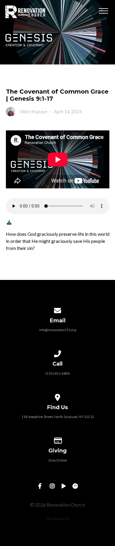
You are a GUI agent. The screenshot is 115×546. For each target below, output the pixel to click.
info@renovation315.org (57, 330)
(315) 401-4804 (57, 373)
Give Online (57, 460)
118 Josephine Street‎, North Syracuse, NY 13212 (57, 416)
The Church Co (57, 519)
